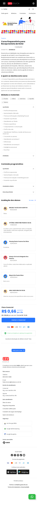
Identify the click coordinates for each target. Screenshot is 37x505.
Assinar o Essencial (18, 320)
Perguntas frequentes (9, 405)
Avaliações (32, 13)
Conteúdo (23, 13)
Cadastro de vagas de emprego (12, 412)
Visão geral (4, 13)
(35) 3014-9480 (7, 377)
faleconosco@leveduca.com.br (12, 382)
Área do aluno (7, 402)
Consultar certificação (9, 408)
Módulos (13, 13)
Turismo (3, 38)
